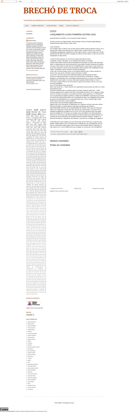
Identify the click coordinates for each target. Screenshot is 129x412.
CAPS (27, 206)
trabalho (28, 290)
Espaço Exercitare (37, 221)
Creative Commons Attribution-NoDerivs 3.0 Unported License (31, 411)
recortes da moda (32, 333)
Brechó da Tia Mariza (40, 203)
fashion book (31, 274)
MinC (45, 238)
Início (27, 26)
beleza (27, 167)
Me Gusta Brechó (42, 236)
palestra (28, 172)
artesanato (37, 190)
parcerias (28, 284)
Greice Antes (31, 146)
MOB (29, 233)
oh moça (30, 343)
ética (35, 293)
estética (37, 141)
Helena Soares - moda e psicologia (36, 116)
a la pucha (30, 389)
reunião (29, 287)
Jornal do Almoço (37, 228)
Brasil (32, 203)
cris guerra (41, 167)
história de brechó (30, 170)
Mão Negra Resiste (40, 240)
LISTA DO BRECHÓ (72, 26)
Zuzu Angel (33, 260)
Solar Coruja (29, 255)
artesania (28, 262)
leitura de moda (31, 279)
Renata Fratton (40, 165)
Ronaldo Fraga (35, 148)
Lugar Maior (39, 146)
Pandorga (39, 246)
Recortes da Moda (39, 187)
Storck (35, 255)
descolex (30, 372)
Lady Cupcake (39, 230)
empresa (39, 192)
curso (38, 156)
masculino (38, 279)
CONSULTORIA (51, 26)
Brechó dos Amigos (39, 176)
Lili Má (32, 232)
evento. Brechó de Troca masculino (35, 168)
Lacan (33, 230)
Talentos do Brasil (30, 257)
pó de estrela (31, 337)
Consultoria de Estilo (32, 152)
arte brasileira (41, 260)
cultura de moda (39, 132)
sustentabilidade (30, 151)
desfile (29, 271)
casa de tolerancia (32, 374)
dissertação (36, 271)
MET (45, 232)
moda (35, 127)
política (28, 138)
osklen (29, 341)
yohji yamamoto (32, 322)
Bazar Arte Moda (30, 134)
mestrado (35, 281)
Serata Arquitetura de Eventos (38, 254)
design (42, 148)
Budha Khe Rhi (40, 205)
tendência (28, 289)
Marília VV (34, 236)
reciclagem (38, 157)
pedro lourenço (32, 339)
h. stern (29, 358)
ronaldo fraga (31, 329)
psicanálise (41, 149)
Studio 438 (28, 189)
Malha (39, 233)
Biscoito (29, 202)
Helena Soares (32, 40)
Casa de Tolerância (36, 138)
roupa (35, 130)
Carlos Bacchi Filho (31, 179)
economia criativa (36, 273)
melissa (30, 345)
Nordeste (34, 243)
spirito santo (31, 324)
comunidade (36, 265)
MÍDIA (61, 26)
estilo (31, 124)
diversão (28, 273)
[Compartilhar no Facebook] (80, 132)
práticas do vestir (37, 143)
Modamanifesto (40, 140)
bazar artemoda (32, 379)
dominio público (32, 370)
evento (68, 134)
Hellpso (42, 162)
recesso (29, 286)
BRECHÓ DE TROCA (60, 10)
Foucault (42, 183)
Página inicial (77, 188)
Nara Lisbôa (38, 241)
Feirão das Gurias (36, 224)
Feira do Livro (34, 145)
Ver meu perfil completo (32, 70)
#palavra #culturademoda (36, 197)
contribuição (40, 268)
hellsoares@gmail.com (32, 83)
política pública (35, 195)
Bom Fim (36, 202)
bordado (39, 262)
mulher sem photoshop (31, 282)
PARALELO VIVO (30, 246)
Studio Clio (41, 255)
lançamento (29, 149)
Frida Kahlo (32, 225)
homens (38, 194)
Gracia (37, 162)
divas (43, 271)
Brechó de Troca (38, 112)
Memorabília (30, 238)
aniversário (41, 189)
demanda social (36, 270)
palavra (85, 134)
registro (40, 124)
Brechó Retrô (35, 175)
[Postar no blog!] (76, 132)
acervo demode (32, 387)
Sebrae (27, 254)
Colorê (29, 181)
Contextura (36, 181)
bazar (33, 262)
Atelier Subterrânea (34, 200)
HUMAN (34, 227)
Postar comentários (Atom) (61, 191)
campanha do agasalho (36, 263)
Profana (33, 165)
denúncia (44, 190)
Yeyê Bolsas (39, 259)
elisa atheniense (32, 366)
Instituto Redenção (39, 184)
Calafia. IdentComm (40, 208)
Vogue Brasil (31, 259)
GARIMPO (28, 184)
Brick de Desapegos (41, 151)
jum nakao (30, 349)
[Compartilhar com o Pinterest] (82, 132)
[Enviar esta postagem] (71, 131)
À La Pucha (40, 292)
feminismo (39, 274)
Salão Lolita (29, 252)
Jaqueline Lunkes (30, 186)
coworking (28, 270)
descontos (44, 270)
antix (29, 383)
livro (29, 195)
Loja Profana (38, 164)
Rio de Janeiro (34, 251)
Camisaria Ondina (39, 178)
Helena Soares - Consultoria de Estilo (36, 121)
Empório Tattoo (38, 219)
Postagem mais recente (57, 188)
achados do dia (32, 385)
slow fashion (35, 287)
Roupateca (42, 251)
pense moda (31, 157)
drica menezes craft (33, 368)
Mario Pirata (38, 235)
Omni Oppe (41, 244)
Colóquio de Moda (38, 214)
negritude (42, 282)
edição (34, 114)
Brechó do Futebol (30, 205)
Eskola (40, 152)
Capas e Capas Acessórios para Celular (35, 210)
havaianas (30, 356)
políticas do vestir (36, 284)
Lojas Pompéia (79, 134)
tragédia (33, 290)
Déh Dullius (30, 219)
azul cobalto (31, 381)
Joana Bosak (29, 164)
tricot (38, 290)
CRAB (33, 206)
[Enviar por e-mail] (74, 132)
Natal (38, 186)
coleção (59, 134)
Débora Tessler (42, 217)
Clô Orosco (37, 213)
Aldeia (38, 159)
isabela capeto (31, 352)
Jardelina (28, 228)
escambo (44, 273)
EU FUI (35, 183)
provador (44, 284)
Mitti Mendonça (31, 240)
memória (44, 156)
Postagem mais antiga (98, 188)
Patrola (42, 186)
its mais (44, 194)
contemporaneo (29, 268)
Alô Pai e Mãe (34, 198)
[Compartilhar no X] (78, 132)
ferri (29, 362)
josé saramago (31, 350)
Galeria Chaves (42, 145)
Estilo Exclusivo (31, 222)
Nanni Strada (29, 241)
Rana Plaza (35, 249)
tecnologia (42, 287)
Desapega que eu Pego (31, 217)
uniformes (33, 292)
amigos (35, 189)
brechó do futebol (32, 377)
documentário (31, 192)
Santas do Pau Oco (39, 252)
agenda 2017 (35, 135)
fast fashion (73, 134)
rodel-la (30, 331)
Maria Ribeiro (29, 235)
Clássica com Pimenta (32, 126)
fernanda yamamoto (33, 364)
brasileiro (34, 167)
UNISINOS (41, 154)
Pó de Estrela (29, 187)
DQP (33, 216)
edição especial (39, 137)
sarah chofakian (32, 325)
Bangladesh (43, 200)
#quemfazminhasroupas (37, 172)
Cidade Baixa (29, 211)
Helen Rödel (41, 227)
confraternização (39, 266)
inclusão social (43, 278)
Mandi (43, 233)
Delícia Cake (41, 216)
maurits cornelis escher (34, 347)
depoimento (63, 134)
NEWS (38, 134)
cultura (34, 156)
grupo (33, 194)
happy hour (41, 276)
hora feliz (36, 278)
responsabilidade (42, 286)
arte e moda (29, 190)
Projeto (33, 248)
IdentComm (34, 154)
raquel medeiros (32, 335)
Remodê (42, 249)
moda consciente (40, 170)
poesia (35, 149)
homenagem (29, 278)
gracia (29, 360)
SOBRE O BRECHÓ (38, 26)
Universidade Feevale (41, 257)
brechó (37, 129)
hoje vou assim (31, 354)
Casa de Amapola (42, 179)
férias (32, 276)
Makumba (34, 233)
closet (41, 130)
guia (36, 276)
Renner (27, 251)
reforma (35, 286)
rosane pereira (31, 327)
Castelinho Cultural (35, 160)
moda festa (42, 281)
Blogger (72, 403)
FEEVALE (38, 222)
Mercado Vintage (38, 238)
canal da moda (31, 375)
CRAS (38, 206)
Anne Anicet (35, 173)
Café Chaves (29, 178)
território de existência (38, 289)
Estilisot (44, 221)
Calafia (32, 208)
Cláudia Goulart (29, 213)
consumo (28, 156)
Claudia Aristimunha (39, 211)
